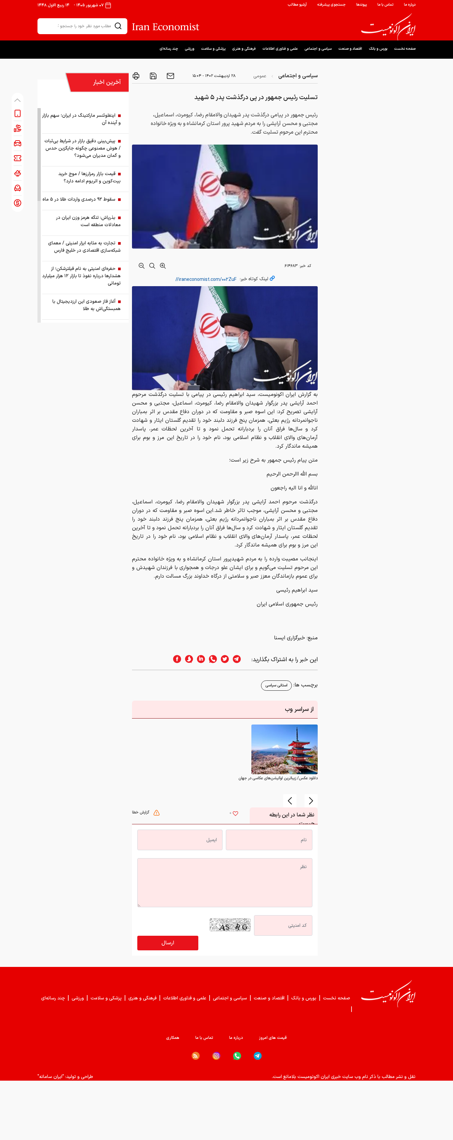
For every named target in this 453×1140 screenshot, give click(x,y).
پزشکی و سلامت (213, 49)
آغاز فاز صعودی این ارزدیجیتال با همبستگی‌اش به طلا (86, 305)
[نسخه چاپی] (136, 76)
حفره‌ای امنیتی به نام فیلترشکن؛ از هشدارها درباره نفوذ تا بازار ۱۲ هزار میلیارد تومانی (81, 276)
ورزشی (189, 49)
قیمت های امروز (273, 1038)
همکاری (172, 1038)
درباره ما (410, 5)
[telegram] (240, 660)
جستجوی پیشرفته (331, 5)
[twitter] (223, 660)
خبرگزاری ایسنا (289, 638)
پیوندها (361, 5)
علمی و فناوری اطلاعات (280, 49)
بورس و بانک (378, 49)
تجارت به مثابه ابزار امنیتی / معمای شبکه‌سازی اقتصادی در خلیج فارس (84, 247)
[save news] (152, 76)
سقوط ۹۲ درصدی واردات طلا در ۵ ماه (78, 199)
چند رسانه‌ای (169, 49)
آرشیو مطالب (297, 5)
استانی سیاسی (276, 685)
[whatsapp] (211, 660)
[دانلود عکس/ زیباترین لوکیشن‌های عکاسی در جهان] (284, 749)
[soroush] (187, 660)
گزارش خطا (141, 812)
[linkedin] (199, 660)
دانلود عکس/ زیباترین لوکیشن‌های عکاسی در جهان (278, 778)
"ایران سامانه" (50, 1076)
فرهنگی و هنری (244, 49)
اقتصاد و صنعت (350, 49)
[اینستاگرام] (216, 1056)
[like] (235, 814)
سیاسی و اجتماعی (318, 49)
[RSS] (196, 1056)
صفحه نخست (405, 49)
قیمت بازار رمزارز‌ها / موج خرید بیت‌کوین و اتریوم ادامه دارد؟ (89, 177)
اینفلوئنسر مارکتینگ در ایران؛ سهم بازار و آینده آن (81, 119)
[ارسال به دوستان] (169, 76)
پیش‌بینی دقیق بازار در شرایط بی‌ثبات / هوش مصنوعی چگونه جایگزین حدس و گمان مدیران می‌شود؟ (82, 148)
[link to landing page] (388, 26)
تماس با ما (385, 5)
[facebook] (175, 660)
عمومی (259, 76)
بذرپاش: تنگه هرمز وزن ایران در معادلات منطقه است (88, 221)
